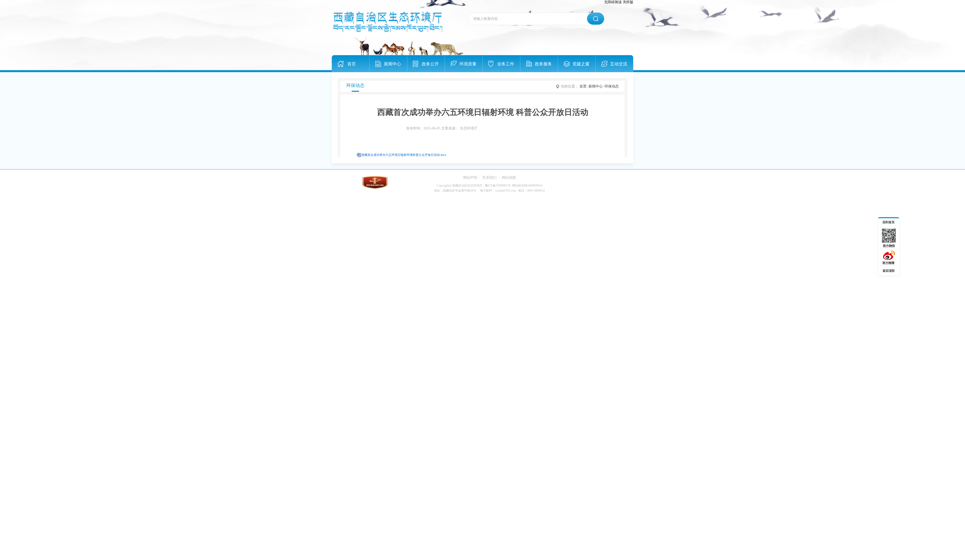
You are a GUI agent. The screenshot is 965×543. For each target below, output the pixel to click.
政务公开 (430, 64)
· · (489, 177)
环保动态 (612, 86)
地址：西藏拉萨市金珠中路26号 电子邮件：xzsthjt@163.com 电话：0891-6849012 (489, 190)
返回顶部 (889, 271)
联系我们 (489, 177)
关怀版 (628, 2)
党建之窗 (581, 64)
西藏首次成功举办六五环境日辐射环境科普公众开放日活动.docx (403, 155)
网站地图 (509, 177)
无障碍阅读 (613, 2)
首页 (351, 64)
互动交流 (618, 64)
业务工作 (505, 64)
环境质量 (467, 64)
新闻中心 (392, 64)
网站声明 (470, 177)
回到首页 (889, 222)
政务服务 (543, 64)
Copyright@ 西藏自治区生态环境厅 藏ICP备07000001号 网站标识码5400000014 (489, 185)
